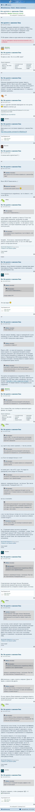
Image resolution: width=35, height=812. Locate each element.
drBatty (7, 285)
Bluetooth (8, 186)
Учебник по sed (4, 248)
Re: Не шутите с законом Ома (11, 52)
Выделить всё (7, 136)
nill (6, 210)
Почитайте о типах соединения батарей (17, 381)
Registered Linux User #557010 (8, 114)
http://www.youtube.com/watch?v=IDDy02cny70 (14, 131)
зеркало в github (12, 248)
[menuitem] (3, 5)
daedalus (8, 172)
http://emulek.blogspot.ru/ (6, 246)
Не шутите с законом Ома (11, 11)
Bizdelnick (8, 521)
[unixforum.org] (17, 1)
